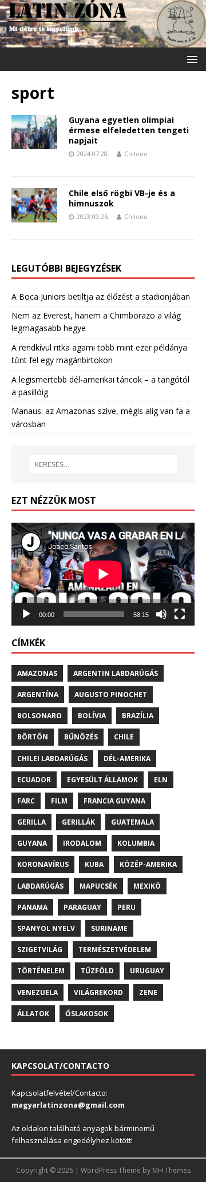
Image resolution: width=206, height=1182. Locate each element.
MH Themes (171, 1170)
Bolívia (92, 716)
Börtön (32, 737)
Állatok (33, 1013)
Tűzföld (97, 971)
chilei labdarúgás (52, 758)
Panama (32, 907)
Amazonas (37, 673)
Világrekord (98, 992)
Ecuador (34, 780)
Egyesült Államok (102, 780)
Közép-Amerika (148, 864)
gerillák (78, 822)
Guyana (32, 843)
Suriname (109, 928)
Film (59, 801)
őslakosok (86, 1013)
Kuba (94, 864)
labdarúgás (40, 886)
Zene (148, 992)
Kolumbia (135, 843)
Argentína (37, 694)
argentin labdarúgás (115, 673)
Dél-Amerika (127, 758)
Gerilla (31, 822)
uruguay (147, 971)
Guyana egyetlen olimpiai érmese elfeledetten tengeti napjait (129, 130)
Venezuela (37, 992)
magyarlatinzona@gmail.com (68, 1105)
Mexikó (147, 886)
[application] (103, 574)
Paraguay (82, 907)
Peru (126, 907)
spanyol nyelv (46, 928)
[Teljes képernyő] (179, 614)
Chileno (136, 153)
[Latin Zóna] (103, 40)
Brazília (137, 716)
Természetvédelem (114, 949)
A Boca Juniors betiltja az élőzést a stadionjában (100, 296)
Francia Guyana (114, 801)
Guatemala (132, 822)
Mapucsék (98, 886)
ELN (161, 780)
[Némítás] (161, 614)
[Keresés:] (103, 464)
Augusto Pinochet (110, 694)
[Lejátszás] (26, 614)
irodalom (82, 843)
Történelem (41, 971)
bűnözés (81, 737)
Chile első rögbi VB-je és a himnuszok (122, 198)
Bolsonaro (39, 716)
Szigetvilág (39, 949)
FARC (26, 801)
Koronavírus (43, 864)
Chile (124, 737)
